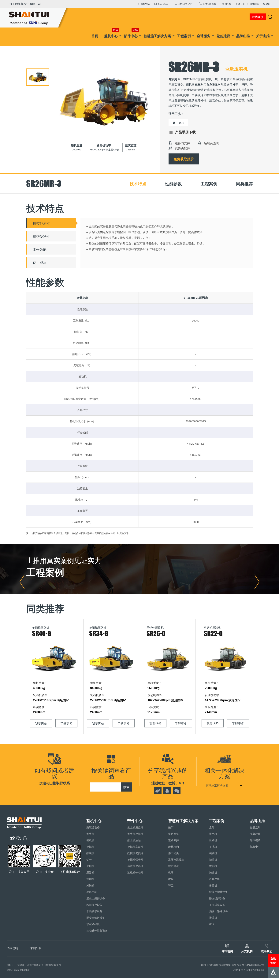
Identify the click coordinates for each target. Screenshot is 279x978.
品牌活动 (255, 827)
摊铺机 (90, 885)
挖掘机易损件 (135, 853)
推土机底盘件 (135, 827)
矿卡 (89, 859)
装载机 (90, 840)
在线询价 (273, 960)
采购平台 (36, 948)
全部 (211, 827)
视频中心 (255, 846)
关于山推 (263, 35)
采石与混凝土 (176, 859)
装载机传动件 (135, 872)
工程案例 (184, 35)
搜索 (126, 787)
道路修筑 (173, 834)
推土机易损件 (135, 834)
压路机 (90, 872)
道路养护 (173, 840)
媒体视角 (255, 840)
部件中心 (131, 35)
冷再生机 (91, 892)
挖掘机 (90, 846)
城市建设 (173, 866)
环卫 (170, 885)
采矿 (170, 827)
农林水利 (173, 846)
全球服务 (203, 35)
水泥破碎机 (93, 924)
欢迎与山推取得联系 (54, 783)
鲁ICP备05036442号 (253, 965)
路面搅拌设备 (94, 904)
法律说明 (12, 948)
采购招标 (226, 3)
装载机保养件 (135, 866)
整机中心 (111, 35)
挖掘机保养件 (135, 859)
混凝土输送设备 (95, 917)
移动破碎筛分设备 (97, 930)
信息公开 (240, 3)
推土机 (90, 834)
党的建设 (223, 35)
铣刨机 (90, 879)
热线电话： (154, 3)
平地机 (90, 866)
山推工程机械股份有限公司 (24, 4)
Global (266, 3)
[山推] (34, 18)
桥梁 (170, 879)
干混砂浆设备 (94, 911)
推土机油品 (134, 840)
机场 (170, 872)
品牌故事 (255, 834)
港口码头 (173, 853)
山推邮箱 (254, 3)
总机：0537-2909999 (18, 970)
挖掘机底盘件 (135, 846)
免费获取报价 (183, 158)
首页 (94, 35)
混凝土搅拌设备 (95, 898)
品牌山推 (243, 35)
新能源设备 (93, 827)
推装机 (90, 853)
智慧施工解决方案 (157, 35)
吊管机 (213, 885)
